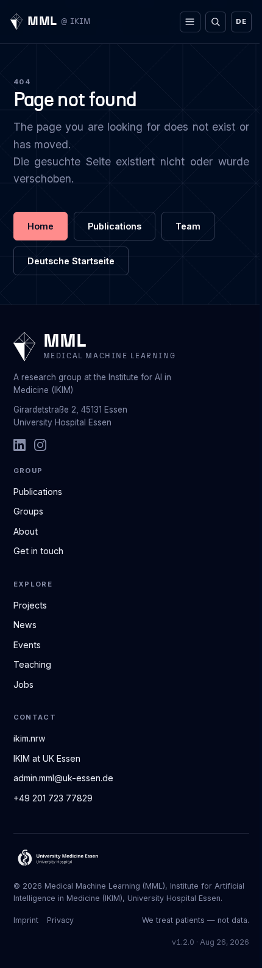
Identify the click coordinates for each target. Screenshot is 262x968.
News (25, 624)
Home (40, 226)
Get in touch (38, 551)
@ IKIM (76, 22)
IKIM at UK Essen (46, 758)
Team (187, 226)
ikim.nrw (29, 738)
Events (27, 645)
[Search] (215, 22)
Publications (114, 226)
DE (241, 21)
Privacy (60, 920)
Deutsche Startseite (71, 261)
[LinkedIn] (19, 445)
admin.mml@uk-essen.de (63, 778)
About (25, 531)
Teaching (32, 664)
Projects (30, 605)
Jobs (23, 684)
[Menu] (190, 22)
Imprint (25, 920)
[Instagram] (40, 445)
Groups (28, 511)
